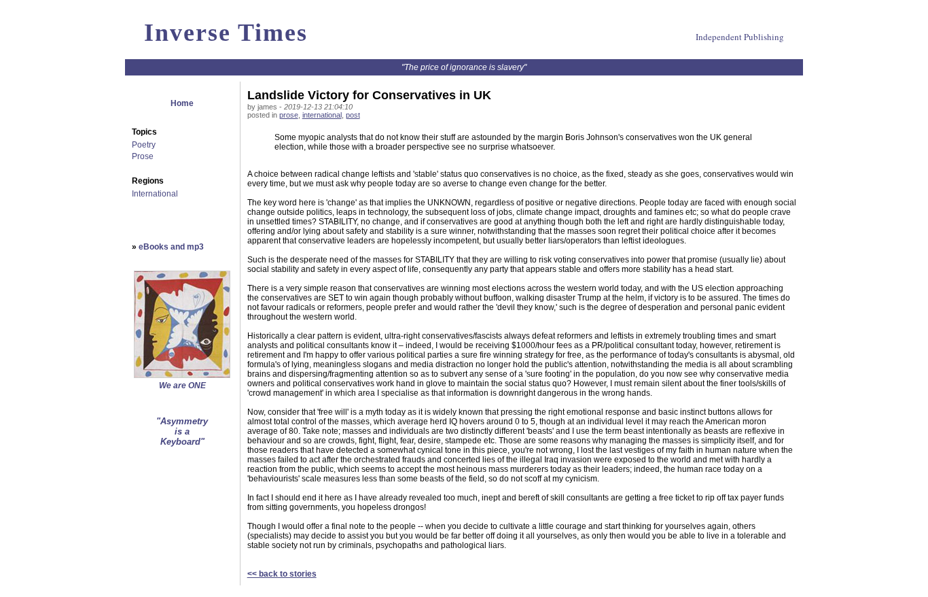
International (155, 194)
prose (288, 115)
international (322, 115)
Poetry (144, 145)
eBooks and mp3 (171, 247)
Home (182, 103)
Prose (143, 156)
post (353, 115)
